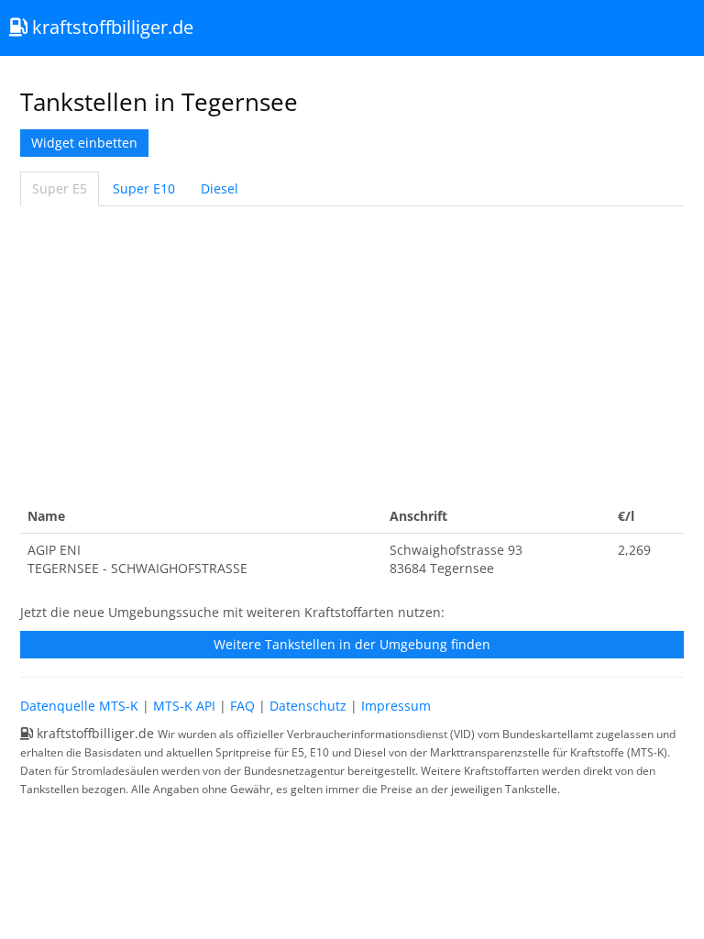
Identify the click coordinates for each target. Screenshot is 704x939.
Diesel (219, 188)
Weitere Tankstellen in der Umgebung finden (352, 644)
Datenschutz (308, 705)
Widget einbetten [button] (84, 142)
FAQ (242, 705)
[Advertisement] (352, 353)
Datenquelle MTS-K (79, 705)
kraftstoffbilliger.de (110, 27)
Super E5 (59, 188)
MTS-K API (184, 705)
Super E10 (144, 188)
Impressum (396, 705)
